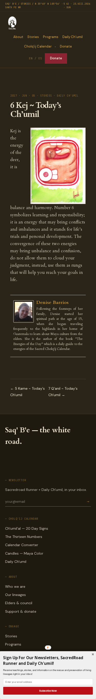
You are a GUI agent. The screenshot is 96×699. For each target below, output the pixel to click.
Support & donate (20, 611)
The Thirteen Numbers (23, 536)
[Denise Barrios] (24, 311)
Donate (66, 46)
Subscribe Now (48, 690)
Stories (33, 37)
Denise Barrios (52, 302)
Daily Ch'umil (15, 561)
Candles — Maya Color (24, 553)
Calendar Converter (21, 545)
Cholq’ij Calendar (38, 46)
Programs (50, 37)
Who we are (15, 586)
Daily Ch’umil (72, 37)
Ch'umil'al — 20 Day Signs (26, 528)
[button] (48, 660)
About (18, 37)
